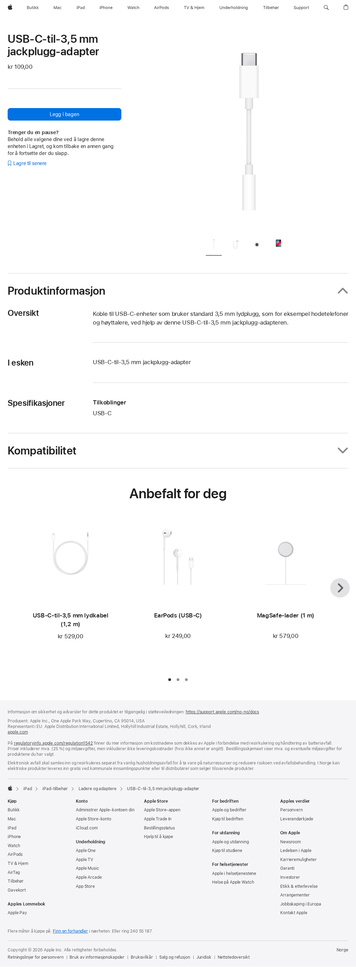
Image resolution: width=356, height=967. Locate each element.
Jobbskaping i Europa (300, 904)
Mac (12, 819)
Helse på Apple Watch (233, 882)
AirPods (15, 854)
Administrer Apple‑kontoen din (105, 810)
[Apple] (10, 788)
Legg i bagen (64, 114)
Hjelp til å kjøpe (158, 836)
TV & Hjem (18, 863)
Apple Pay (17, 912)
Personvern (291, 810)
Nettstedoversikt (234, 957)
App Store (85, 886)
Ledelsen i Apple (296, 850)
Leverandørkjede (296, 819)
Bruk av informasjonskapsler (97, 957)
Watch (14, 845)
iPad (27, 788)
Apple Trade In (157, 819)
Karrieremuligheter (298, 859)
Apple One (86, 850)
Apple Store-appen (162, 810)
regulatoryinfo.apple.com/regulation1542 (53, 743)
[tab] (214, 246)
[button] (326, 7)
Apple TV (84, 859)
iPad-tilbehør (54, 788)
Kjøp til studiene (227, 850)
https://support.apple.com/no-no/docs (222, 712)
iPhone (14, 836)
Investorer (290, 877)
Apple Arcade (89, 877)
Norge (342, 950)
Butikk (14, 810)
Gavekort (17, 890)
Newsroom (290, 841)
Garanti (287, 868)
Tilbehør (16, 881)
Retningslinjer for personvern (36, 957)
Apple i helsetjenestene (234, 873)
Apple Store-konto (93, 819)
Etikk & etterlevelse (299, 886)
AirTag (14, 872)
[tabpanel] (248, 132)
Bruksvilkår (142, 957)
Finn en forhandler (70, 931)
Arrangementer (294, 895)
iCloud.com (87, 828)
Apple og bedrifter (229, 810)
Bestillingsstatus (159, 828)
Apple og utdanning (230, 841)
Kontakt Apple (293, 912)
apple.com (18, 732)
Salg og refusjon (174, 957)
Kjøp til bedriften (227, 819)
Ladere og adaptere (97, 788)
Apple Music (87, 868)
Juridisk (203, 957)
